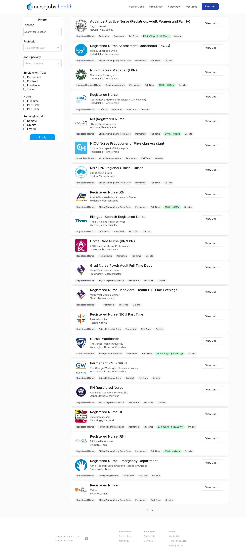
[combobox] (43, 47)
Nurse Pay (174, 6)
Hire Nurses (156, 6)
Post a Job (149, 536)
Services (148, 541)
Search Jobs (136, 6)
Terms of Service (177, 541)
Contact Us (174, 536)
